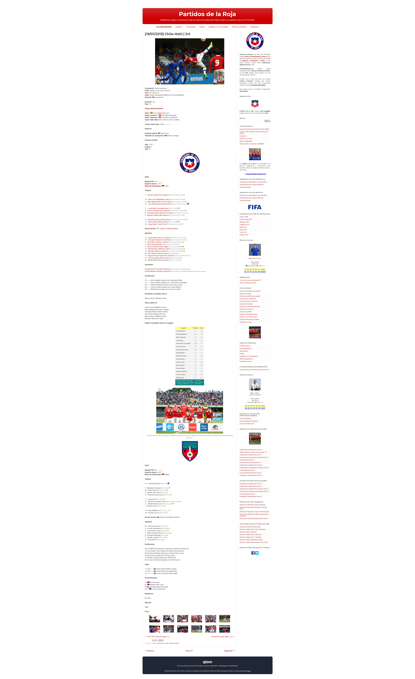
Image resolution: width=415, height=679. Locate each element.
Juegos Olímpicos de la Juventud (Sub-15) (253, 452)
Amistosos (160, 643)
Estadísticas (254, 27)
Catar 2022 (243, 232)
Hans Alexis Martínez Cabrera (157, 242)
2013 (154, 643)
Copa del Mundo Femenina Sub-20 (250, 473)
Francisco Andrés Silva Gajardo (158, 211)
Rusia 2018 (243, 229)
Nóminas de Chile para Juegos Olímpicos (253, 505)
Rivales (202, 27)
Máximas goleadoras (246, 359)
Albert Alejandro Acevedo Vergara (159, 202)
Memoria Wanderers (246, 141)
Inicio (188, 650)
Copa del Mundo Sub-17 (247, 460)
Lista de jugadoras (245, 348)
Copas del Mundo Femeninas (249, 421)
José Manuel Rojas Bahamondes (159, 204)
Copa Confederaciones (247, 423)
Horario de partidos (246, 311)
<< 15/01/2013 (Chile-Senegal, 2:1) (157, 637)
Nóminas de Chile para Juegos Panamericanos (254, 511)
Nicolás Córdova (256, 258)
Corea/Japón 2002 (246, 219)
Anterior (150, 650)
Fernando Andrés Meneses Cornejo (159, 213)
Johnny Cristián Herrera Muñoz (158, 195)
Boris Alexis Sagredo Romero (158, 253)
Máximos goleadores (239, 27)
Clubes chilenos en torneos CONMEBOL (252, 144)
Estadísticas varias (246, 322)
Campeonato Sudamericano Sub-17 (251, 455)
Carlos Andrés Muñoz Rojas (158, 222)
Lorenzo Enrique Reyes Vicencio (159, 258)
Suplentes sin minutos (247, 309)
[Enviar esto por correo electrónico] (153, 640)
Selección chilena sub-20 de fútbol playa (252, 529)
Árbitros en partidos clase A (248, 317)
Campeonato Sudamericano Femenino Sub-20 (254, 467)
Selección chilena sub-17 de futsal (250, 537)
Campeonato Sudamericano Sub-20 (251, 465)
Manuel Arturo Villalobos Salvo (159, 249)
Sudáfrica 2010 (244, 224)
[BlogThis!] (155, 640)
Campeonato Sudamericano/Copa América (253, 182)
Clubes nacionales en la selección (250, 291)
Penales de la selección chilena (249, 319)
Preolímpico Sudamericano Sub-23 (251, 475)
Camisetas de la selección (248, 299)
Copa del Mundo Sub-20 (247, 470)
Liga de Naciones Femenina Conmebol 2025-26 (255, 369)
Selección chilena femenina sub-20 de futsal (253, 542)
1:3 (262, 402)
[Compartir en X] (158, 640)
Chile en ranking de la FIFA (248, 283)
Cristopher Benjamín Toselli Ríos (159, 240)
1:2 (263, 266)
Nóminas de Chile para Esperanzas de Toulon (254, 518)
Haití (166, 643)
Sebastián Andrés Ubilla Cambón (158, 220)
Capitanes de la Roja (246, 304)
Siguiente (228, 650)
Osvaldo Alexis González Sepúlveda (157, 269)
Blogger (248, 671)
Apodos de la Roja (245, 293)
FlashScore (243, 136)
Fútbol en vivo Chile (246, 138)
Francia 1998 (244, 217)
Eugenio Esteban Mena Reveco (158, 215)
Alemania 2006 (244, 222)
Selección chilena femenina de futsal (251, 540)
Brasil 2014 (243, 227)
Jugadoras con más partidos (249, 356)
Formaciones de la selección (249, 301)
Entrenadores (191, 27)
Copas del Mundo (245, 187)
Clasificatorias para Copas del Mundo (251, 184)
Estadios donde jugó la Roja (248, 314)
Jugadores (179, 27)
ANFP (147, 607)
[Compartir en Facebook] (160, 640)
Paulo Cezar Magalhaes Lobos (159, 199)
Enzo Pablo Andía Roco (155, 244)
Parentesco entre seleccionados (250, 306)
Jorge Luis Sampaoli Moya (169, 229)
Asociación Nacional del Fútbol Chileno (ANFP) (254, 129)
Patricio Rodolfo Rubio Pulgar (157, 247)
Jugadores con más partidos (218, 27)
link (247, 73)
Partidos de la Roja (207, 14)
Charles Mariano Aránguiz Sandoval (157, 271)
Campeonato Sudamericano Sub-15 (251, 449)
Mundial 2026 (244, 235)
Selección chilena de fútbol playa (250, 527)
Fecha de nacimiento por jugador (250, 296)
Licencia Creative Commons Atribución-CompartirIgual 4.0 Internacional (215, 666)
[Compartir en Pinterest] (162, 640)
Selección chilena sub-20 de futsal (250, 534)
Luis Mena (256, 393)
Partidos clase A (174, 643)
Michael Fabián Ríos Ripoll (157, 251)
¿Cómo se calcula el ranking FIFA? (250, 280)
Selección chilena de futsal (248, 532)
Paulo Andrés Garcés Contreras (159, 238)
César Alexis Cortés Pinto (157, 224)
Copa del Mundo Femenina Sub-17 (250, 462)
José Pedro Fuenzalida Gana (158, 208)
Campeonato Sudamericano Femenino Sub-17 (254, 457)
